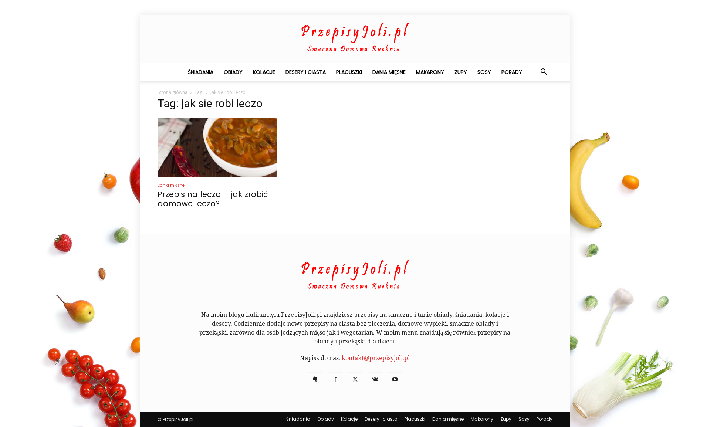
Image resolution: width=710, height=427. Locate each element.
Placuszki (349, 72)
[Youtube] (395, 379)
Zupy (460, 72)
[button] (543, 72)
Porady (511, 72)
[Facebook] (335, 379)
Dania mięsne (389, 72)
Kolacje (264, 72)
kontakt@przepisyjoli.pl (376, 358)
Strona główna (172, 92)
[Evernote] (315, 379)
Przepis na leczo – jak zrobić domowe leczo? (213, 199)
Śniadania (200, 72)
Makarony (430, 72)
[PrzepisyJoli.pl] (355, 39)
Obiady (233, 72)
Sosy (484, 72)
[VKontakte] (375, 379)
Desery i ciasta (305, 72)
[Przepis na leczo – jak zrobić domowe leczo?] (217, 147)
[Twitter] (355, 379)
